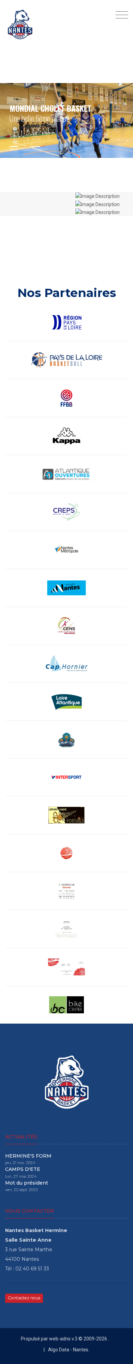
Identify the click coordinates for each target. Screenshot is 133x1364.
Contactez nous (24, 1297)
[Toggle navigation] (120, 15)
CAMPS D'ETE (22, 1169)
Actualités (21, 1137)
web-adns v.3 (62, 1338)
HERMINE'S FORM (28, 1156)
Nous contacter (29, 1211)
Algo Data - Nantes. (68, 1349)
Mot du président (26, 1183)
